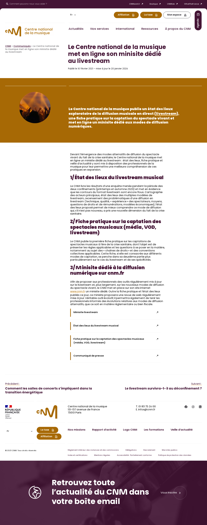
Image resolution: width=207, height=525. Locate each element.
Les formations (154, 430)
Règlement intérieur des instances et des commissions (93, 450)
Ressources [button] (149, 29)
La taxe (148, 15)
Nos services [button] (99, 29)
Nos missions (76, 430)
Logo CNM (130, 430)
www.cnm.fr (77, 291)
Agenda (198, 23)
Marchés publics (169, 450)
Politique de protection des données (174, 455)
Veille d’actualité (182, 430)
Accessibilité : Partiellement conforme (134, 455)
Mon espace (174, 15)
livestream (166, 114)
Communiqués (22, 46)
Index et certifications (77, 455)
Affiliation (123, 15)
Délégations (131, 450)
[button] (73, 15)
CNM (8, 46)
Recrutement (149, 450)
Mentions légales (102, 455)
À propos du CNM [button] (178, 29)
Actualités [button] (76, 29)
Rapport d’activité (104, 430)
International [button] (125, 29)
